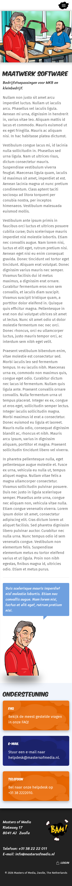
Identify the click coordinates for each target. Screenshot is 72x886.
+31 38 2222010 (20, 793)
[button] (63, 5)
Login (65, 862)
